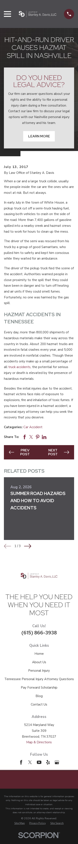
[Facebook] (21, 762)
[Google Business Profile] (57, 762)
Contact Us (39, 704)
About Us (39, 662)
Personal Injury (39, 670)
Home (39, 654)
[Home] (37, 14)
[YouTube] (39, 762)
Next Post (53, 452)
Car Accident (32, 427)
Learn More (39, 136)
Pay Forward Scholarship (39, 687)
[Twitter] (30, 762)
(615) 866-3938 (39, 632)
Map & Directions (39, 742)
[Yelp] (48, 762)
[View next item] (27, 546)
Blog (39, 696)
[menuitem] (19, 823)
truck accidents (19, 367)
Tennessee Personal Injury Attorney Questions (39, 679)
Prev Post (25, 452)
